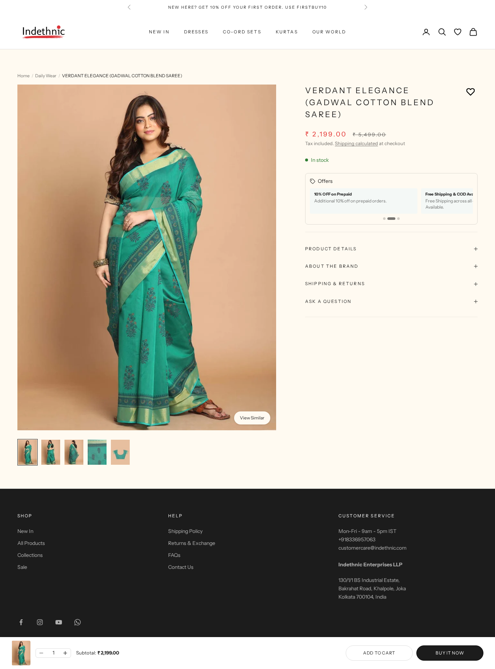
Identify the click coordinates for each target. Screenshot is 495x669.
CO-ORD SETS (242, 31)
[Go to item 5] (120, 452)
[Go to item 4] (97, 452)
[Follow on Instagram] (39, 622)
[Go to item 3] (74, 452)
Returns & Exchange (191, 543)
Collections (30, 555)
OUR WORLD (329, 31)
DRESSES (196, 31)
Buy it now (450, 653)
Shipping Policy (185, 531)
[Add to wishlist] (470, 92)
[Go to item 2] (51, 452)
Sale (22, 567)
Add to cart (379, 653)
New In (25, 531)
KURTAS (287, 31)
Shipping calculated (356, 143)
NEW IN (159, 31)
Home (23, 75)
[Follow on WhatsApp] (77, 622)
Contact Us (181, 567)
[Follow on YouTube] (58, 622)
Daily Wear (46, 75)
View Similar (252, 417)
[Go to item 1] (27, 452)
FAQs (174, 555)
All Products (31, 543)
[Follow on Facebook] (21, 622)
